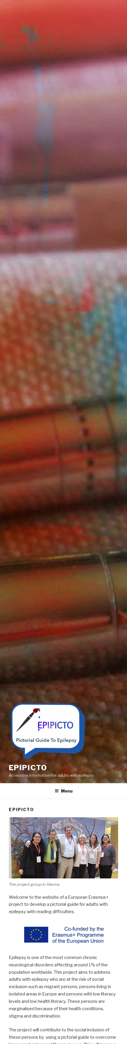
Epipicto (28, 767)
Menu (67, 790)
